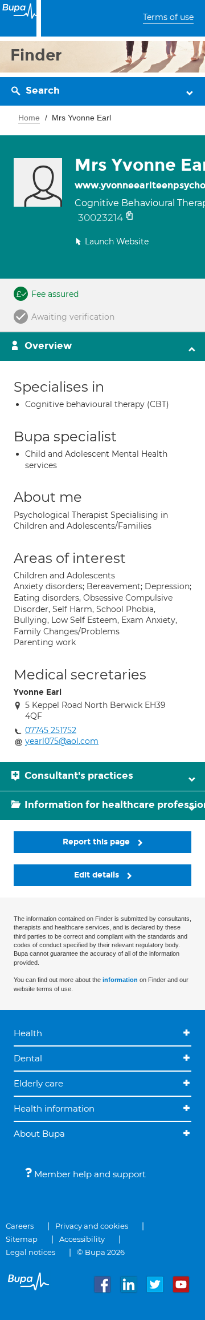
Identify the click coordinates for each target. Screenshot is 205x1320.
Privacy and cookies (91, 1225)
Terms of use (168, 17)
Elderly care (38, 1083)
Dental (28, 1058)
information (120, 979)
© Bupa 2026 (101, 1252)
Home (29, 117)
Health (28, 1033)
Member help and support (89, 1174)
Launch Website (117, 241)
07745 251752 (50, 730)
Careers (20, 1225)
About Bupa (39, 1133)
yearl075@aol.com (62, 741)
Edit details (97, 875)
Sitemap (22, 1238)
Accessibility (82, 1238)
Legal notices (30, 1252)
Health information (54, 1108)
